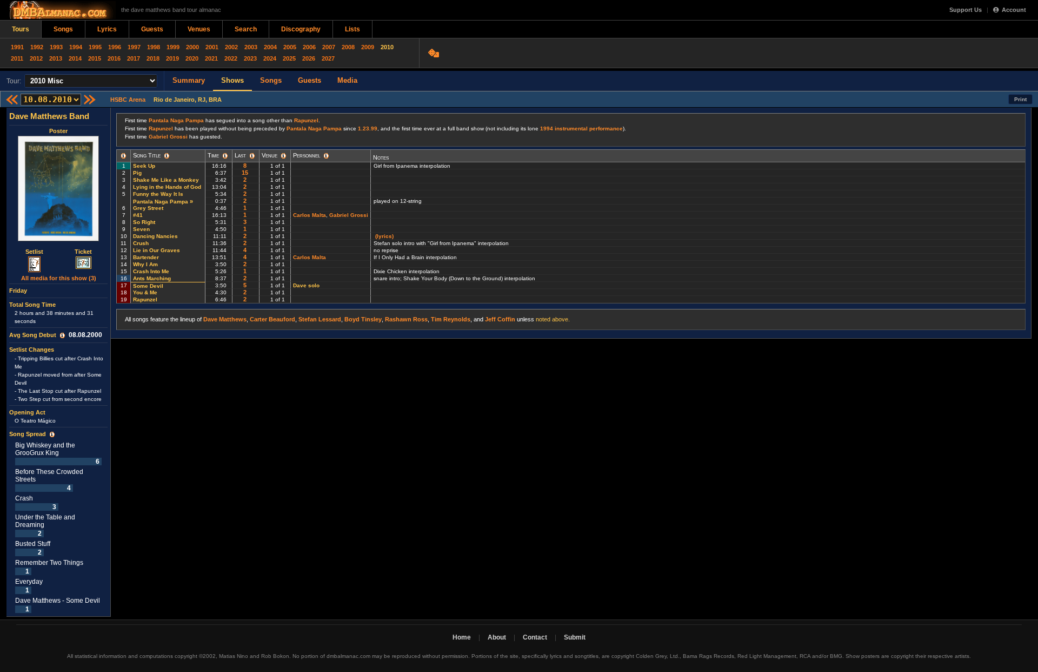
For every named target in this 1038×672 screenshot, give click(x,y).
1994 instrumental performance (581, 128)
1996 (114, 47)
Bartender (146, 257)
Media (347, 80)
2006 (309, 47)
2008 (348, 47)
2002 (231, 47)
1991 (17, 47)
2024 (269, 58)
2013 (55, 58)
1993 (56, 47)
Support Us (965, 9)
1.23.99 (367, 128)
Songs (63, 29)
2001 (211, 47)
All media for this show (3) (58, 278)
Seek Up (144, 166)
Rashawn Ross (406, 319)
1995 (95, 47)
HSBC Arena (127, 99)
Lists (352, 29)
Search (246, 29)
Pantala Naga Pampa (176, 120)
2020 (191, 58)
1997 (134, 47)
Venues (199, 29)
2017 (133, 58)
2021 (211, 58)
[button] (62, 335)
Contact (535, 637)
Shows (232, 80)
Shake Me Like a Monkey (166, 180)
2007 (328, 47)
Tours (20, 29)
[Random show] (435, 53)
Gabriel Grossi (168, 137)
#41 (138, 215)
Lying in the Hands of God (167, 187)
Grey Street (148, 208)
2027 (328, 58)
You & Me (145, 292)
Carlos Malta (309, 215)
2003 (250, 47)
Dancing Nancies (155, 236)
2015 (94, 58)
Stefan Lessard (319, 319)
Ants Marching (152, 278)
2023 (250, 58)
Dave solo (306, 285)
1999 (173, 47)
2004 (270, 47)
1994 (75, 47)
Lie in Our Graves (156, 250)
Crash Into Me (151, 271)
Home (462, 637)
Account (1014, 9)
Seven (141, 229)
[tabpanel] (58, 362)
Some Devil (148, 286)
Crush (141, 243)
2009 (367, 47)
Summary (188, 80)
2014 (75, 58)
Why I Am (145, 264)
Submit (574, 637)
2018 (153, 58)
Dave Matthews (225, 319)
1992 (36, 47)
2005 (289, 47)
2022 (230, 58)
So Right (144, 222)
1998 (153, 47)
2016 (114, 58)
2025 (289, 58)
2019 (172, 58)
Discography (301, 29)
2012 (36, 58)
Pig (137, 173)
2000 (192, 47)
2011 (17, 58)
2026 (308, 58)
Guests (152, 29)
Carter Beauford (272, 319)
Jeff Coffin (500, 319)
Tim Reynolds (450, 319)
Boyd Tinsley (363, 319)
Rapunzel (306, 120)
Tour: (13, 81)
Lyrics (107, 29)
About (497, 637)
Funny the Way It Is (158, 194)
